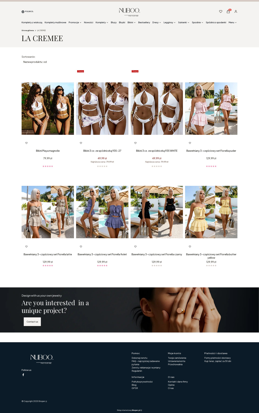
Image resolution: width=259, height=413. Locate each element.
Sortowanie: (28, 56)
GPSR (135, 388)
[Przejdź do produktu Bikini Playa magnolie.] (48, 108)
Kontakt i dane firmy (178, 381)
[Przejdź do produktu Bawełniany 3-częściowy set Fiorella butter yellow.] (211, 212)
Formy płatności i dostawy (217, 357)
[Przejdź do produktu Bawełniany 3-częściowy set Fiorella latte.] (48, 212)
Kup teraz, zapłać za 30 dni (217, 361)
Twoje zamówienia (177, 357)
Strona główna (28, 30)
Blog (134, 384)
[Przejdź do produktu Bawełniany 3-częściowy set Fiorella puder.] (211, 108)
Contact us (32, 321)
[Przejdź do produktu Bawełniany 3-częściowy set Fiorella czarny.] (157, 212)
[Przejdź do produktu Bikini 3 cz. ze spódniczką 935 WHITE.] (157, 108)
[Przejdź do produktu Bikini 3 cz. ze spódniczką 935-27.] (102, 108)
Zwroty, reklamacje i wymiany (146, 367)
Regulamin (137, 370)
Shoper (41, 401)
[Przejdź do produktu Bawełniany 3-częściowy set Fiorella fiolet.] (102, 212)
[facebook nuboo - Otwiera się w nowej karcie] (23, 374)
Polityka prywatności (142, 381)
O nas (171, 388)
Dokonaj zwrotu (139, 357)
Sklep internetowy (128, 410)
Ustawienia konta (176, 361)
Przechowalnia (175, 364)
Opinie (171, 384)
